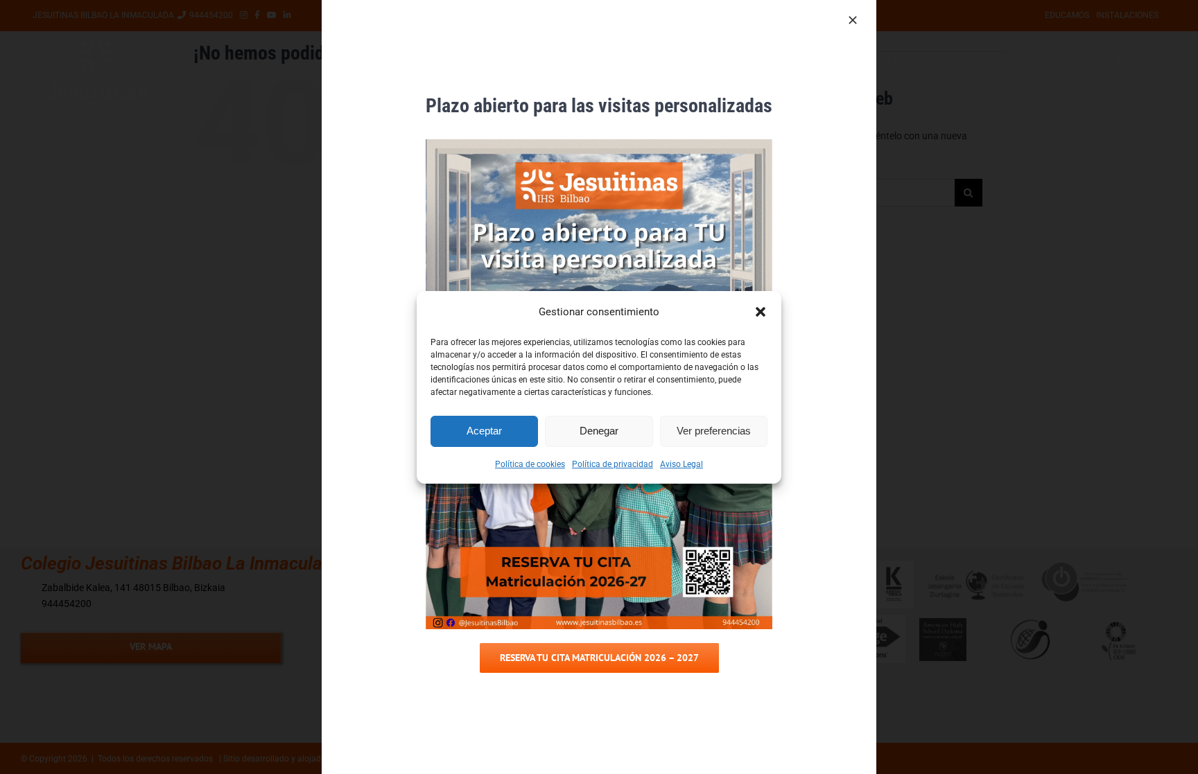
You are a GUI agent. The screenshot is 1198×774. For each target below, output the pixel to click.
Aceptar (484, 431)
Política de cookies (530, 464)
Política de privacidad (612, 464)
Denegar (599, 431)
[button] (760, 312)
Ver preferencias (714, 431)
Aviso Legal (681, 464)
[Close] (852, 20)
